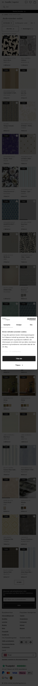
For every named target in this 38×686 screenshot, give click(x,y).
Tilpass (17, 365)
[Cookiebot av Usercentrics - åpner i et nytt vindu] (27, 319)
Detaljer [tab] (19, 325)
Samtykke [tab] (7, 325)
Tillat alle (19, 358)
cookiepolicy (16, 351)
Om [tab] (31, 325)
